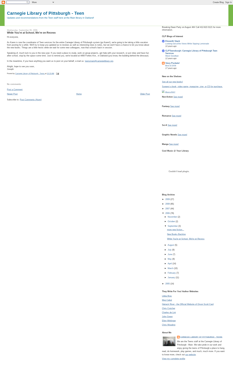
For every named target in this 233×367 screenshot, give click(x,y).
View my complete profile (173, 359)
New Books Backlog (176, 234)
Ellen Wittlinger (169, 321)
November (173, 217)
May (170, 259)
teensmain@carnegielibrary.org (99, 61)
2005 (167, 283)
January (172, 277)
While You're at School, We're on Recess (185, 239)
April (170, 263)
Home (79, 94)
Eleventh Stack (172, 41)
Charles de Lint (169, 312)
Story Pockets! (172, 63)
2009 (167, 199)
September (173, 226)
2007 (167, 208)
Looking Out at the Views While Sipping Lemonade (187, 44)
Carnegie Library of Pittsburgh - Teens (201, 337)
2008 (167, 204)
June (170, 254)
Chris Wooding (168, 325)
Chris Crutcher (168, 308)
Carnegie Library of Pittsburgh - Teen (45, 13)
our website (190, 354)
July (170, 250)
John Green (167, 316)
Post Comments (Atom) (31, 99)
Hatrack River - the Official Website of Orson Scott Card (188, 304)
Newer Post (12, 94)
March (171, 268)
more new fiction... (175, 229)
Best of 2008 (170, 66)
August (171, 245)
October (172, 221)
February (172, 273)
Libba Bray (167, 296)
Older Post (145, 94)
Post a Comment (15, 89)
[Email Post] (57, 74)
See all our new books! (172, 82)
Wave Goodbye (172, 56)
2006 (167, 213)
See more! (178, 97)
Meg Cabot (167, 300)
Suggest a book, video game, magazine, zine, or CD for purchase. (192, 86)
